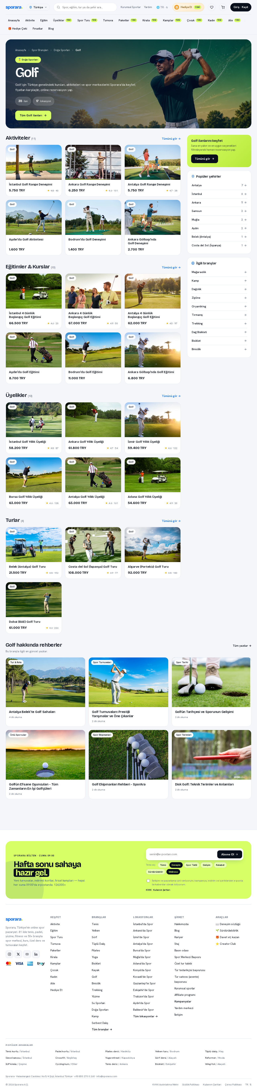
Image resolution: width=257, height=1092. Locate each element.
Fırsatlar (38, 28)
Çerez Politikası (233, 1084)
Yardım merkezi (183, 1008)
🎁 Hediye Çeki (17, 28)
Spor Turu (87, 20)
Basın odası (181, 950)
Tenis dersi (116, 1064)
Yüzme (96, 996)
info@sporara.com (106, 1076)
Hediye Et (190, 7)
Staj (176, 944)
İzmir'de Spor (141, 937)
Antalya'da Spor (143, 944)
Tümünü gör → (171, 138)
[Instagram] (9, 954)
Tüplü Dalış (98, 944)
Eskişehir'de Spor (143, 990)
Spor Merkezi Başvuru (187, 957)
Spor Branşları (40, 50)
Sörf (94, 937)
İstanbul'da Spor (143, 924)
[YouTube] (27, 954)
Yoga (95, 957)
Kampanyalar (182, 1001)
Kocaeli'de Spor (142, 977)
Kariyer (178, 937)
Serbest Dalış (100, 1023)
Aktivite (30, 20)
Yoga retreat (120, 1057)
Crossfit (65, 1057)
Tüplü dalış (214, 1051)
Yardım (148, 7)
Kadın (214, 20)
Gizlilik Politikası (190, 1084)
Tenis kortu (18, 1051)
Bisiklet (96, 963)
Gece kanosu (19, 1057)
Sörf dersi (165, 1057)
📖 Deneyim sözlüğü (228, 924)
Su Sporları (98, 1003)
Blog (51, 28)
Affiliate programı (185, 995)
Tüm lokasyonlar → (145, 1016)
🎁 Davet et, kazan (227, 937)
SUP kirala (16, 1064)
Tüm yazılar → (242, 645)
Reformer (215, 1057)
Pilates (96, 950)
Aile (234, 20)
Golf (94, 977)
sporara (13, 7)
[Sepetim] (223, 7)
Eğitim (44, 20)
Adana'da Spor (142, 963)
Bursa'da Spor (141, 950)
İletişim (178, 1014)
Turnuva (108, 20)
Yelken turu (167, 1051)
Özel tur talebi (183, 963)
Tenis (95, 924)
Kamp (95, 1016)
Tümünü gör (202, 159)
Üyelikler (62, 20)
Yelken (96, 930)
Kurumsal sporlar (184, 988)
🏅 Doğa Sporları (28, 59)
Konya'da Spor (142, 970)
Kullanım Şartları (161, 890)
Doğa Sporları (62, 50)
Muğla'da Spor (142, 957)
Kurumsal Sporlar (131, 7)
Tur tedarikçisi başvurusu (189, 970)
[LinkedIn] (36, 954)
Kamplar (171, 20)
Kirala (149, 20)
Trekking (97, 990)
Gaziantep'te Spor (144, 983)
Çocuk (194, 20)
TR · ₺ (248, 1084)
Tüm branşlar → (102, 1029)
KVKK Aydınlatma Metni (165, 1084)
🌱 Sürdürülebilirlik (227, 930)
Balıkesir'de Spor (143, 1009)
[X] (18, 954)
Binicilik (96, 983)
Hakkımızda (181, 924)
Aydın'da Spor (141, 1003)
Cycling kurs (66, 1064)
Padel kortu (67, 1051)
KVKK (149, 890)
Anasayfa (14, 20)
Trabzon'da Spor (143, 996)
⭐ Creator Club (226, 944)
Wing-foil (215, 1064)
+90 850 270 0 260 (84, 1076)
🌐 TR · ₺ (162, 7)
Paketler (127, 20)
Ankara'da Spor (142, 930)
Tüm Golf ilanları (31, 115)
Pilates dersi (118, 1051)
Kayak (95, 970)
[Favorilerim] (211, 7)
